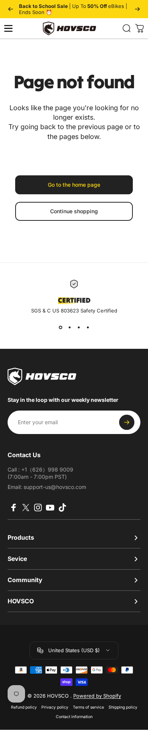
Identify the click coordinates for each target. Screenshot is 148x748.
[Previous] (10, 9)
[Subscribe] (126, 422)
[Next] (137, 9)
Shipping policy (123, 707)
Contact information (74, 716)
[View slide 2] (69, 327)
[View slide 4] (87, 327)
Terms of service (88, 707)
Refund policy (24, 707)
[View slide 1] (60, 327)
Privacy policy (54, 707)
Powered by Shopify (97, 696)
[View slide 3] (78, 327)
